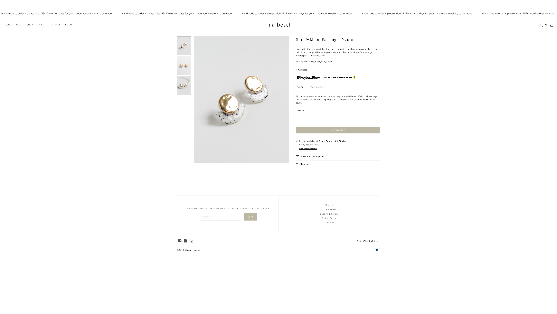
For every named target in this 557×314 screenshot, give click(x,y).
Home (8, 25)
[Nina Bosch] (278, 25)
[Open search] (541, 25)
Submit (250, 217)
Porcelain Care (317, 87)
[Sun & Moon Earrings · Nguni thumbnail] (184, 45)
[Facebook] (185, 240)
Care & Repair (329, 209)
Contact (55, 25)
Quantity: (300, 110)
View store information (308, 149)
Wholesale (329, 222)
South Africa (366, 241)
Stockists (329, 205)
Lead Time (301, 87)
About (19, 25)
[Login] (546, 25)
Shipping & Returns (329, 214)
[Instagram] (191, 240)
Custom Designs (329, 218)
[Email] (179, 240)
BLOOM (68, 25)
